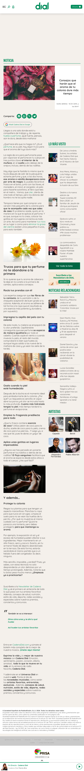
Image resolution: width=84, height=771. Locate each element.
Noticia (9, 60)
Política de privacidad (62, 739)
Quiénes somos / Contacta (13, 739)
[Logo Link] (42, 6)
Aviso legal (37, 739)
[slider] (42, 762)
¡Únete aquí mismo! (30, 650)
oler (30, 192)
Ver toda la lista (64, 266)
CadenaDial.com (21, 644)
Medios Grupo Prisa (42, 757)
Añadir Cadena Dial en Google (19, 124)
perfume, (8, 146)
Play (79, 767)
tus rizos (41, 221)
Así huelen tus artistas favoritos (23, 627)
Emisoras (27, 739)
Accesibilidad (49, 739)
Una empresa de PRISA (42, 752)
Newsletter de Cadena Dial (22, 587)
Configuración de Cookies (46, 742)
